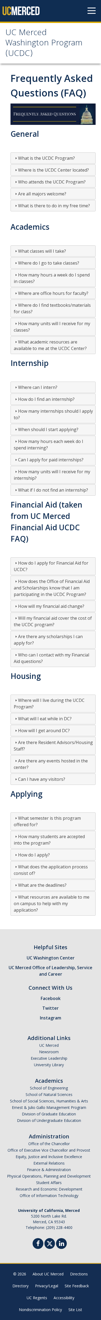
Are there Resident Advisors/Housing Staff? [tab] (53, 745)
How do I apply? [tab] (34, 855)
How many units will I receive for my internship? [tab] (52, 475)
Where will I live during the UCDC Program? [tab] (49, 703)
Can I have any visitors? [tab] (41, 779)
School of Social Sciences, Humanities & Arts (49, 1101)
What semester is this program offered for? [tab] (47, 821)
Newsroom (49, 1051)
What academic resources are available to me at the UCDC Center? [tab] (50, 345)
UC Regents (37, 1297)
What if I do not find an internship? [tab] (53, 490)
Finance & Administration (49, 1169)
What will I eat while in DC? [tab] (45, 719)
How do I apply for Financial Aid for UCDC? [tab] (51, 566)
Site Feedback (77, 1285)
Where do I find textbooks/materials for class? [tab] (52, 308)
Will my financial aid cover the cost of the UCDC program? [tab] (53, 621)
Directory (20, 1285)
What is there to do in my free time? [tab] (54, 206)
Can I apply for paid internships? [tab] (50, 460)
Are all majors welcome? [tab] (42, 194)
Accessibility (64, 1297)
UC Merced (49, 1045)
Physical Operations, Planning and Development (49, 1176)
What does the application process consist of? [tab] (51, 870)
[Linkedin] (61, 1244)
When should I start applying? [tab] (48, 429)
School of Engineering (49, 1088)
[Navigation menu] (91, 11)
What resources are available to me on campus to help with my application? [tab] (51, 903)
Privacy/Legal (46, 1285)
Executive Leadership (49, 1058)
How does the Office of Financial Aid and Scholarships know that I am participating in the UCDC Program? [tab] (52, 587)
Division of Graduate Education (49, 1113)
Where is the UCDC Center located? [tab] (53, 170)
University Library (49, 1064)
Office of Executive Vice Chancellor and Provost (49, 1150)
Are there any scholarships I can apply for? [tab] (48, 640)
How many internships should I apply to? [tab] (53, 414)
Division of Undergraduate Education (49, 1120)
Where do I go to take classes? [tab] (48, 263)
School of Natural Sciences (49, 1094)
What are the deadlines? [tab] (42, 885)
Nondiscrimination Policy (40, 1309)
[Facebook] (38, 1244)
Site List (75, 1309)
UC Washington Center (51, 958)
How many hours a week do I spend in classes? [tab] (52, 278)
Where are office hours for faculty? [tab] (53, 293)
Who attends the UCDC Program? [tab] (52, 182)
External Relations (49, 1163)
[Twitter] (50, 1243)
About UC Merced (48, 1273)
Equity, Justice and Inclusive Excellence (49, 1156)
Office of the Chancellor (49, 1143)
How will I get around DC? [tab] (44, 731)
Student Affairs (49, 1182)
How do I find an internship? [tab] (46, 399)
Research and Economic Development (49, 1189)
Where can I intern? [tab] (37, 387)
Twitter (50, 1008)
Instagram (50, 1018)
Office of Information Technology (49, 1195)
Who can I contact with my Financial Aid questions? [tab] (51, 658)
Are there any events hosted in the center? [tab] (51, 764)
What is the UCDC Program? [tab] (46, 158)
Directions (79, 1273)
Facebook (51, 998)
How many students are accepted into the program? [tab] (49, 840)
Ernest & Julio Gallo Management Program (49, 1107)
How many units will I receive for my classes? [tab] (52, 327)
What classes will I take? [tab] (42, 251)
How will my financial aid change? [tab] (51, 606)
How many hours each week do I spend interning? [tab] (48, 444)
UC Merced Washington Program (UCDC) (43, 43)
